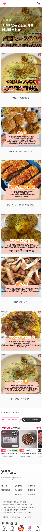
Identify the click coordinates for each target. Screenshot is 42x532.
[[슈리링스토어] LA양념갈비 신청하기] (28, 439)
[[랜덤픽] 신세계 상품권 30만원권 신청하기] (10, 439)
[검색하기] (38, 3)
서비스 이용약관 (27, 517)
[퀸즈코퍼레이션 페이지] (8, 472)
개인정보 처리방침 (15, 517)
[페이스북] (11, 523)
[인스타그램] (15, 523)
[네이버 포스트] (2, 523)
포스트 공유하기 (32, 420)
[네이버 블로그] (7, 523)
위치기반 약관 (4, 517)
